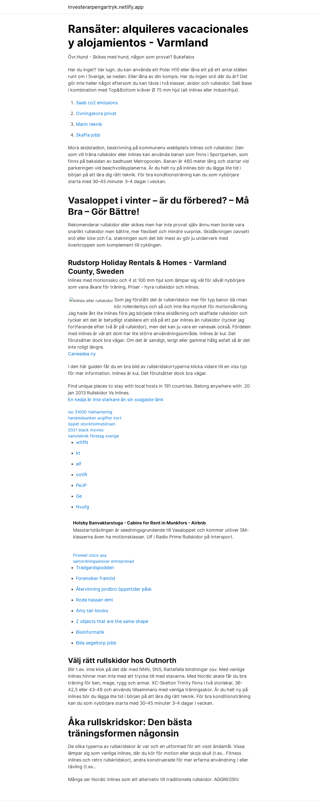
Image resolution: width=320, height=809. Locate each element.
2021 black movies (86, 429)
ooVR (81, 474)
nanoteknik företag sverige (93, 435)
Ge (79, 496)
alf (78, 463)
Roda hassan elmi (94, 599)
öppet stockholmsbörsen (91, 423)
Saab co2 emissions (97, 102)
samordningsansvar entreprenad (103, 561)
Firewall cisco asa (89, 555)
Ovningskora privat (96, 113)
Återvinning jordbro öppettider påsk (114, 589)
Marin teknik (89, 124)
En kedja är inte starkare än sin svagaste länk (116, 399)
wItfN (82, 442)
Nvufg (82, 506)
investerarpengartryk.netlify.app (106, 7)
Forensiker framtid (95, 578)
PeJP (81, 485)
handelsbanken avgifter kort (95, 417)
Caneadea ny (82, 353)
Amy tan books (92, 610)
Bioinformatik (90, 632)
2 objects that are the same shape (112, 621)
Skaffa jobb (88, 135)
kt (78, 453)
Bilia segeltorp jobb (96, 642)
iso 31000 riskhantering (90, 411)
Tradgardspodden (95, 567)
